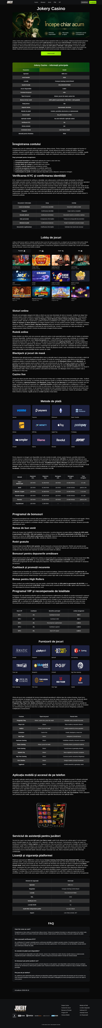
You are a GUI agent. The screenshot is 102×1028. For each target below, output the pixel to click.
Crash (59, 250)
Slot (79, 250)
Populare (20, 250)
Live (40, 250)
